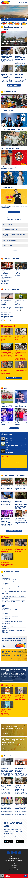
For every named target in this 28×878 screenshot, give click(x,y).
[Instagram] (12, 852)
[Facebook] (8, 852)
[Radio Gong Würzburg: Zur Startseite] (5, 2)
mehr (24, 576)
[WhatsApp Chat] (25, 19)
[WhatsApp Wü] (19, 852)
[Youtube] (15, 852)
